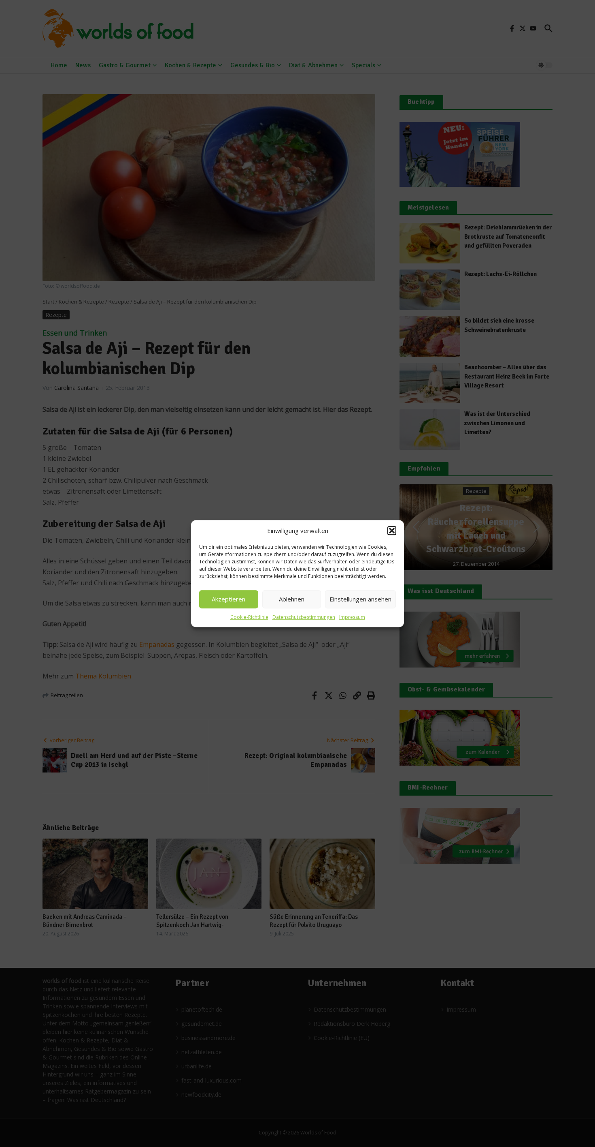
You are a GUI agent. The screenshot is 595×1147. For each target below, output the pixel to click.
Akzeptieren (228, 599)
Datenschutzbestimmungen (303, 617)
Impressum (352, 617)
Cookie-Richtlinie (249, 617)
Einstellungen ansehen (360, 599)
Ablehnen (291, 599)
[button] (392, 531)
